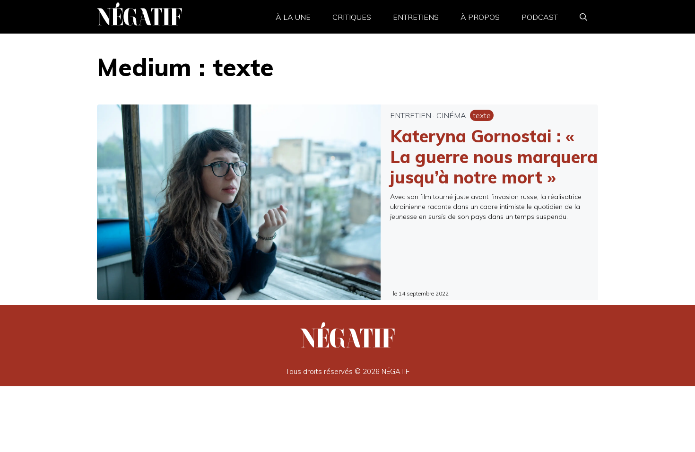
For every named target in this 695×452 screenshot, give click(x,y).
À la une (293, 17)
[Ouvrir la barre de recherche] (583, 17)
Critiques (351, 17)
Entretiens (416, 17)
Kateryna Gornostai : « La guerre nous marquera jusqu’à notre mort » (494, 156)
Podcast (539, 17)
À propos (480, 17)
